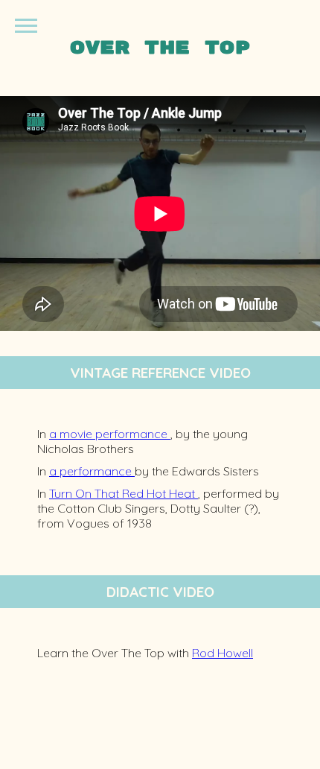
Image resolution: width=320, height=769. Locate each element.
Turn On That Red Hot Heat (123, 493)
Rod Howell (222, 652)
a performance (92, 470)
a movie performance (109, 433)
